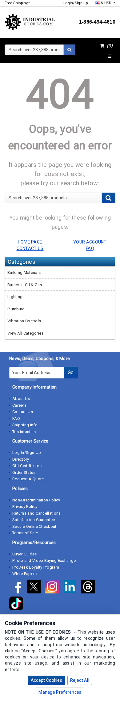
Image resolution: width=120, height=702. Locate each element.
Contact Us (22, 411)
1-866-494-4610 (97, 22)
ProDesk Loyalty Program (35, 567)
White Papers (24, 573)
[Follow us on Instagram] (54, 587)
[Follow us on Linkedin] (72, 587)
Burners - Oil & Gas (24, 284)
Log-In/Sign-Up (26, 452)
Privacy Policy (24, 506)
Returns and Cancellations (36, 513)
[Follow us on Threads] (89, 587)
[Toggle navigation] (109, 56)
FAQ (16, 418)
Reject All (79, 680)
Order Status (24, 472)
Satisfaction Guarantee (33, 519)
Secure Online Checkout (34, 526)
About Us (21, 398)
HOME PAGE (30, 242)
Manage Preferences (59, 692)
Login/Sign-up (75, 3)
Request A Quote (28, 479)
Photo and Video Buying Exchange (44, 560)
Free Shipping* (17, 3)
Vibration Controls (24, 321)
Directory (20, 459)
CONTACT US (30, 248)
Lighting (14, 296)
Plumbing (16, 309)
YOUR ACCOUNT (90, 242)
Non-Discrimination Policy (36, 500)
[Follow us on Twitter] (36, 587)
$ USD (106, 3)
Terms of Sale (25, 533)
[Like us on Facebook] (18, 587)
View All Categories (25, 333)
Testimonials (24, 431)
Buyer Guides (24, 554)
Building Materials (24, 272)
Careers (19, 405)
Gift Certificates (27, 465)
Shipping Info (25, 425)
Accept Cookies (46, 680)
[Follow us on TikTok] (17, 604)
